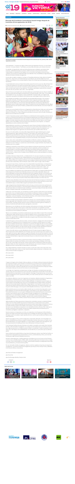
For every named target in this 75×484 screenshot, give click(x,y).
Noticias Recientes (60, 17)
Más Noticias (9, 366)
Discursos (8, 17)
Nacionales (12, 13)
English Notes (43, 13)
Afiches (49, 13)
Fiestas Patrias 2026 (65, 13)
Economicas (24, 13)
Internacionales (36, 13)
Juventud (58, 13)
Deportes (29, 13)
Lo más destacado (60, 73)
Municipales (18, 13)
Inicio (7, 13)
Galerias (53, 13)
